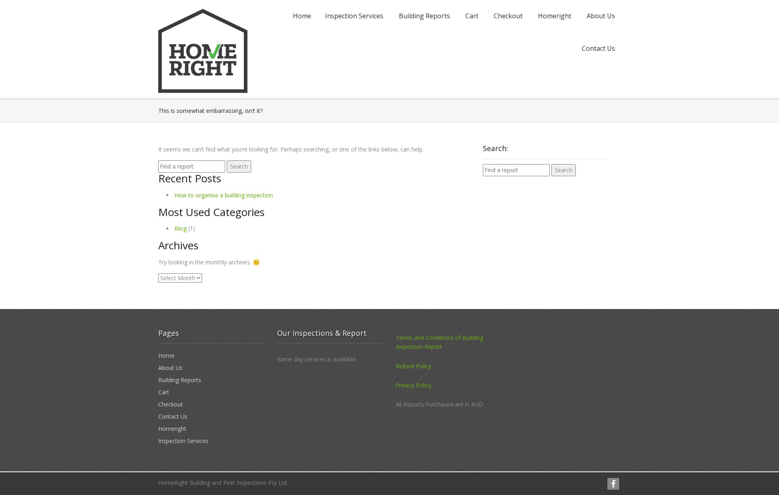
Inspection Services (354, 15)
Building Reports (424, 15)
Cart (471, 15)
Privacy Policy (413, 385)
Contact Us (598, 48)
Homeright (554, 15)
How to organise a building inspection (223, 195)
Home (302, 15)
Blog (180, 228)
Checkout (508, 15)
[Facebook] (613, 484)
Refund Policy (413, 366)
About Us (601, 15)
